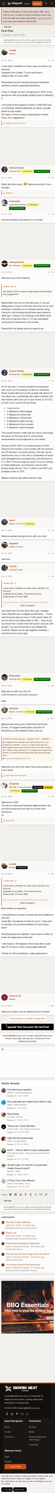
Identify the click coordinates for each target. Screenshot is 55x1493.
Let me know (44, 18)
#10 (52, 718)
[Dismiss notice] (51, 11)
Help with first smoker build (20, 1138)
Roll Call (19, 1117)
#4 (53, 272)
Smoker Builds (20, 1141)
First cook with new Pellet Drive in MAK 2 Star (29, 1101)
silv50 (9, 1141)
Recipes (32, 1427)
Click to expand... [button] (27, 605)
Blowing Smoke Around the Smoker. (21, 1228)
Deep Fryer (11, 1232)
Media (31, 1432)
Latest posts (7, 1217)
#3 (53, 214)
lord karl (10, 1117)
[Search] (51, 3)
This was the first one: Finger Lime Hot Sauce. (28, 1254)
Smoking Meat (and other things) (37, 1438)
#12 (52, 874)
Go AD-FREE (15, 1466)
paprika (15, 408)
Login (7, 1456)
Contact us (9, 1437)
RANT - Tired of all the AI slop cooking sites (28, 1150)
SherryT (10, 1171)
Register (8, 1461)
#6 (53, 530)
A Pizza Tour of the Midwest (21, 1180)
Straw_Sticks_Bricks (15, 1153)
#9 (53, 686)
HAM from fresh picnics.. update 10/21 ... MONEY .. (27, 739)
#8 (53, 576)
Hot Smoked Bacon (23, 1092)
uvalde (7, 35)
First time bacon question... (20, 1089)
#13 (52, 1006)
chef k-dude (12, 1129)
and (15, 123)
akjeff (9, 1105)
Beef (18, 1171)
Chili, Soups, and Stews (30, 1129)
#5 (53, 381)
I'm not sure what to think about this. (23, 1264)
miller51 (10, 1092)
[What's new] (46, 3)
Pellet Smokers (20, 1105)
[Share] (49, 60)
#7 (53, 553)
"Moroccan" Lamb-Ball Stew (21, 1126)
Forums (8, 1432)
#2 (53, 178)
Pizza (27, 1183)
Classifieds (33, 1444)
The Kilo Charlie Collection (18, 1222)
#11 (52, 796)
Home (7, 1427)
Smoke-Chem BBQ (15, 1183)
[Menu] (4, 3)
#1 (53, 60)
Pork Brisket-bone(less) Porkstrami (22, 1243)
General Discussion (14, 1260)
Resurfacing (13, 1114)
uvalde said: (8, 286)
